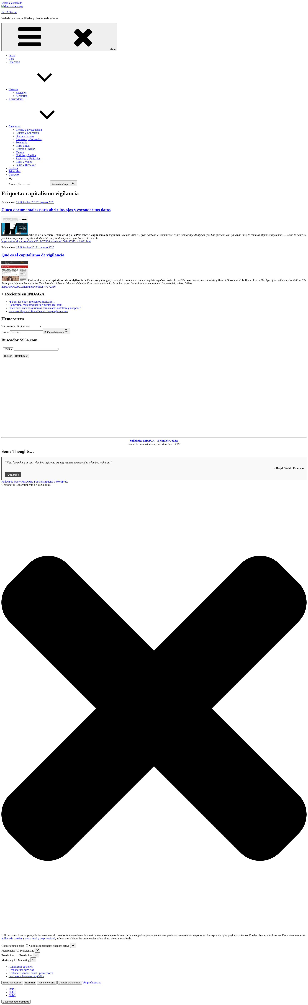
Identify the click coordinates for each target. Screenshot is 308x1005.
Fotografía (21, 142)
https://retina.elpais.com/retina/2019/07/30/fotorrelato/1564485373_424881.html (46, 241)
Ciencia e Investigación (29, 129)
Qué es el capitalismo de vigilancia (32, 255)
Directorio (14, 61)
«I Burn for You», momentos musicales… (32, 301)
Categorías (14, 126)
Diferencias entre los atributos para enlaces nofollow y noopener (45, 308)
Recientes (21, 92)
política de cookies (11, 938)
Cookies (13, 168)
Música (20, 152)
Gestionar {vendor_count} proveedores (31, 973)
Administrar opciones (21, 966)
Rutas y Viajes (24, 161)
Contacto (14, 174)
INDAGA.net (9, 12)
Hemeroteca (8, 326)
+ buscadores (16, 98)
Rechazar (30, 982)
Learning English (25, 148)
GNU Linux (23, 145)
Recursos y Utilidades (28, 158)
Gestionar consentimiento (16, 1001)
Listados (13, 89)
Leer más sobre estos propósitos (26, 976)
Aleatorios (21, 95)
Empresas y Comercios (29, 139)
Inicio (12, 55)
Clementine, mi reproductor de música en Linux (35, 304)
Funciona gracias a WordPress (51, 481)
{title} (12, 988)
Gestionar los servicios (21, 969)
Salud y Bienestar (25, 164)
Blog (11, 58)
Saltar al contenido (11, 2)
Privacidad (14, 171)
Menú (112, 49)
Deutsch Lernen (25, 136)
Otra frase (13, 474)
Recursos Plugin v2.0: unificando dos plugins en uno (38, 311)
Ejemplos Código (167, 440)
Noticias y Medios (26, 155)
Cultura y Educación (27, 132)
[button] (10, 178)
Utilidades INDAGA (142, 440)
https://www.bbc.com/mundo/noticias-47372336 (28, 286)
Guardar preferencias (69, 982)
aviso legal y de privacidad (40, 938)
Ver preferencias (46, 982)
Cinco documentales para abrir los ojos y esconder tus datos (56, 209)
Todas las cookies (12, 982)
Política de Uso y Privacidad (17, 481)
